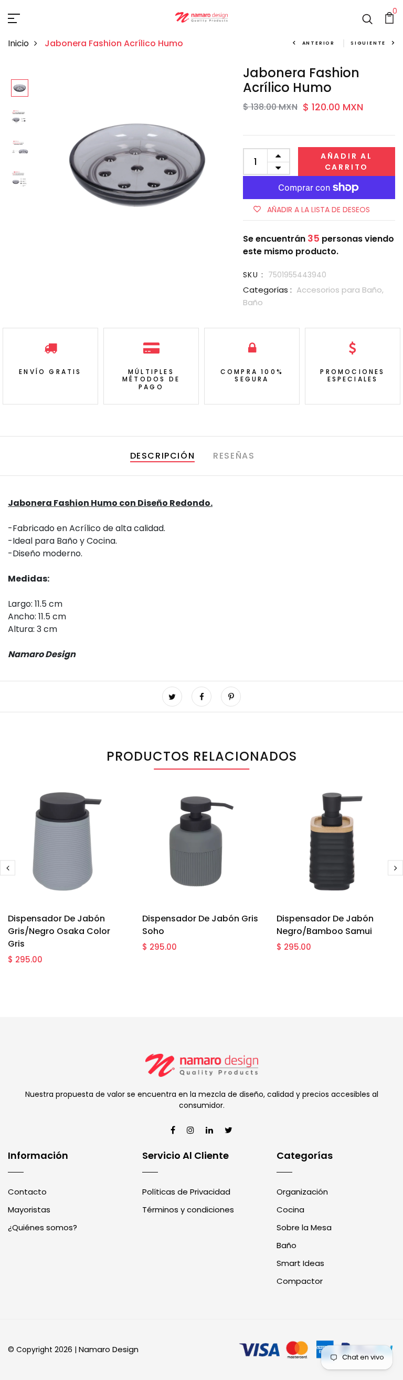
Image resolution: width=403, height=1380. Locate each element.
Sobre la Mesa (304, 1227)
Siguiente (368, 43)
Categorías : (267, 289)
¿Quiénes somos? (42, 1227)
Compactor (300, 1280)
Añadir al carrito (347, 161)
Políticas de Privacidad (186, 1191)
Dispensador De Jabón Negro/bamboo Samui (325, 924)
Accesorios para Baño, (340, 289)
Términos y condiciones (188, 1209)
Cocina (290, 1209)
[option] (19, 89)
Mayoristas (29, 1209)
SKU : (253, 274)
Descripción (162, 456)
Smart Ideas (300, 1263)
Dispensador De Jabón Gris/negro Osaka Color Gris (59, 931)
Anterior (318, 43)
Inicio (18, 43)
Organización (302, 1191)
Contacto (27, 1191)
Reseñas (233, 456)
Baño (253, 302)
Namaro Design (109, 1349)
